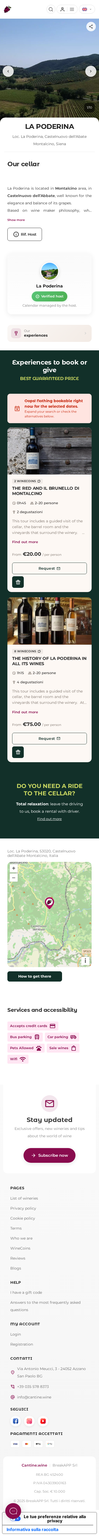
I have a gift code (26, 1292)
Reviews (17, 1258)
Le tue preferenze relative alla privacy (55, 1518)
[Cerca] (50, 9)
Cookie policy (22, 1218)
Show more (16, 220)
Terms (16, 1228)
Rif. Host (24, 234)
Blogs (15, 1268)
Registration (21, 1344)
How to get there (34, 976)
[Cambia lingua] (87, 9)
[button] (49, 450)
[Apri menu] (66, 9)
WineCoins (20, 1248)
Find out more (25, 542)
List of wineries (24, 1198)
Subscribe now (49, 1155)
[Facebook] (15, 1421)
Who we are (21, 1238)
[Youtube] (43, 1421)
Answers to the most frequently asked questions (45, 1306)
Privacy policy (23, 1208)
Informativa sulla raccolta (32, 1529)
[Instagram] (29, 1421)
